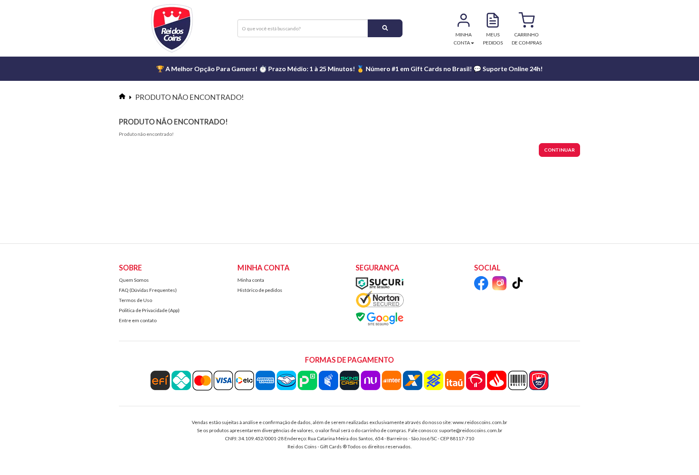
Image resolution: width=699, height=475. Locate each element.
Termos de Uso (135, 300)
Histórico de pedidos (259, 290)
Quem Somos (134, 280)
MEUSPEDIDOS (493, 39)
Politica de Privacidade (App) (149, 310)
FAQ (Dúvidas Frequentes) (148, 290)
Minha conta (250, 280)
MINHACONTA (462, 39)
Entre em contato (138, 320)
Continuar (559, 150)
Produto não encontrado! (189, 97)
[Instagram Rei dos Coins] (499, 284)
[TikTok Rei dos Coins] (517, 284)
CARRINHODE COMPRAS (527, 39)
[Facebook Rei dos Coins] (481, 284)
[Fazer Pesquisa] (385, 28)
